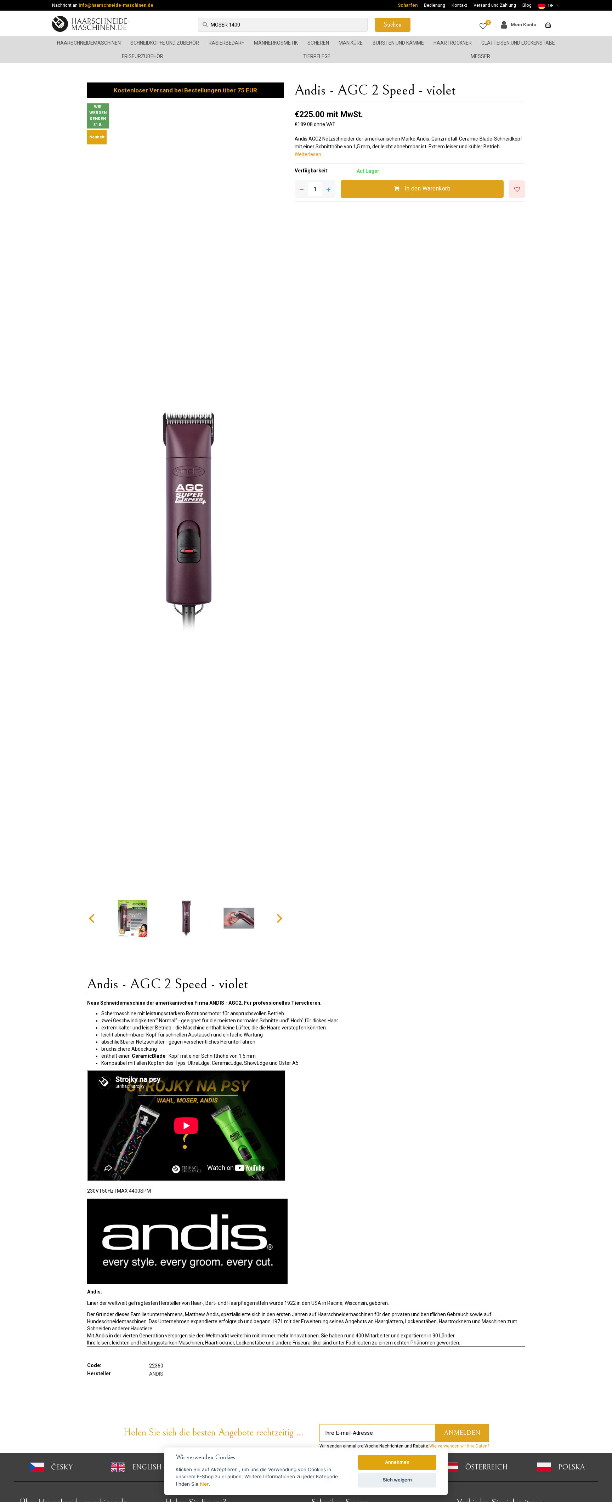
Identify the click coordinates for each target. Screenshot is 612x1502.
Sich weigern (397, 1480)
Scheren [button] (318, 43)
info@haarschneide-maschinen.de (116, 5)
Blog (527, 5)
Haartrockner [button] (453, 43)
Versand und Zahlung (495, 5)
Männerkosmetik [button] (276, 43)
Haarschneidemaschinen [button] (89, 43)
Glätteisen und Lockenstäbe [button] (518, 43)
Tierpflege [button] (316, 56)
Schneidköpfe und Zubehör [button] (164, 43)
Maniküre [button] (351, 43)
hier (204, 1484)
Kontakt (459, 5)
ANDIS (156, 1374)
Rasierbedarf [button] (226, 43)
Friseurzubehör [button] (142, 56)
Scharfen (408, 5)
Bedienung (434, 5)
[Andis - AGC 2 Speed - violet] (185, 521)
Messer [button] (480, 56)
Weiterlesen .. (309, 154)
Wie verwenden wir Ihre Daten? (459, 1446)
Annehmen (397, 1462)
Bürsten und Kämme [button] (398, 43)
